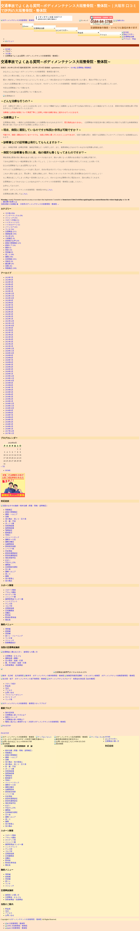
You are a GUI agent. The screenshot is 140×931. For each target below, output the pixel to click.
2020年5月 (9, 364)
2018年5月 (9, 419)
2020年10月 (9, 353)
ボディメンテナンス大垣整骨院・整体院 (26, 919)
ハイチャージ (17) (12, 222)
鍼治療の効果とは (9, 202)
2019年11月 (9, 378)
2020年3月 (9, 369)
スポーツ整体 (10, 590)
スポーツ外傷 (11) (12, 220)
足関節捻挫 (9, 608)
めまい (7, 560)
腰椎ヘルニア (10, 572)
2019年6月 (9, 390)
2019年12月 (9, 376)
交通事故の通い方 (112, 741)
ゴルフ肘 (8, 606)
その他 (73, 68)
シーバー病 (9, 549)
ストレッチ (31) (11, 218)
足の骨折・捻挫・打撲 (14, 660)
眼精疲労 (8, 533)
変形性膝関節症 (11, 555)
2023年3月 (9, 287)
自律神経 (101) (10, 259)
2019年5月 (9, 392)
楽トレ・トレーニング (14, 636)
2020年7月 (9, 360)
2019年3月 (9, 397)
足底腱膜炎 (9, 610)
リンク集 (8, 699)
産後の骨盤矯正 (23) (13, 243)
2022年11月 (9, 296)
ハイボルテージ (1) (12, 225)
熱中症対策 (9, 713)
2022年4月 (9, 312)
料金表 (80, 33)
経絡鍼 (7, 631)
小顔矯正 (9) (10, 238)
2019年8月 (9, 385)
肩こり (7, 574)
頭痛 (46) (8, 266)
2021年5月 (9, 337)
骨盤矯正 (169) (10, 268)
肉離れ (7, 613)
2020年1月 (9, 374)
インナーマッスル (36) (14, 215)
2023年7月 (9, 277)
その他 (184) (10, 213)
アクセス (103, 35)
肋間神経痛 (9, 528)
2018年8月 (9, 413)
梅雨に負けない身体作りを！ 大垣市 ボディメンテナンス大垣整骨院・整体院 (35, 722)
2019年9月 (9, 383)
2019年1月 (9, 401)
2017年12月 (9, 431)
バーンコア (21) (11, 227)
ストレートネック (12, 537)
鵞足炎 (7, 620)
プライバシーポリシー (14, 695)
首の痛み (8, 581)
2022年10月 (9, 298)
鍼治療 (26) (9, 264)
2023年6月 (9, 280)
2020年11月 (9, 351)
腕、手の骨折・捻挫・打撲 (15, 663)
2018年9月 (9, 410)
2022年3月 (9, 314)
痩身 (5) (8, 247)
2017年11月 (9, 433)
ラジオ (7, 883)
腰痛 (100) (9, 257)
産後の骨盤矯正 (11, 512)
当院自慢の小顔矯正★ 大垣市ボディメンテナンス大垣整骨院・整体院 (30, 204)
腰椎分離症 (9, 542)
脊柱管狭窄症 (10, 558)
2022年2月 (9, 316)
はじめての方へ (62, 30)
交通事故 (80, 68)
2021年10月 (9, 326)
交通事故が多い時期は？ (14, 719)
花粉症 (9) (9, 261)
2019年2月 (9, 399)
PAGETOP (5, 733)
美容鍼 (7, 633)
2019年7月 (9, 387)
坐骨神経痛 (9, 526)
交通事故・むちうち (13, 656)
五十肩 (7, 569)
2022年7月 (9, 305)
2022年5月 (9, 309)
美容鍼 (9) (9, 252)
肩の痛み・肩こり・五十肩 (15, 519)
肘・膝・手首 (10, 521)
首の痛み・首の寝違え (14, 762)
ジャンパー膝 (10, 597)
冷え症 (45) (9, 236)
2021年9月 (9, 328)
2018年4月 (9, 422)
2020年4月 (9, 367)
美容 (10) (8, 250)
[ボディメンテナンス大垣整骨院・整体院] (18, 20)
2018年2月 (9, 426)
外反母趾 (8, 551)
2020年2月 (9, 371)
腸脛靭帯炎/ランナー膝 (14, 599)
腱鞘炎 (7, 565)
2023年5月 (9, 282)
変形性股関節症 (11, 553)
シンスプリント (11, 601)
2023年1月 (9, 291)
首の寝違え (9, 578)
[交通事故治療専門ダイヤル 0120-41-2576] (70, 672)
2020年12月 (9, 348)
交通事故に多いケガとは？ (15, 715)
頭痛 (7, 517)
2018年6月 (9, 417)
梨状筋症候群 (10, 546)
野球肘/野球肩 (10, 617)
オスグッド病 (10, 594)
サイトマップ (10, 697)
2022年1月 (9, 319)
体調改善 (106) (10, 234)
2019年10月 (9, 381)
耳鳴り (7, 535)
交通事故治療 (39, 28)
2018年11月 (9, 406)
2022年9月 (9, 300)
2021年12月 (9, 321)
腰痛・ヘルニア (11, 514)
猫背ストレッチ (11, 717)
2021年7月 (9, 332)
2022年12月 (9, 293)
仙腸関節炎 (9, 544)
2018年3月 (9, 424)
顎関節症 (8, 530)
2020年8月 (9, 358)
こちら (50, 190)
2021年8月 (9, 330)
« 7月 (3, 466)
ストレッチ (9, 640)
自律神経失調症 (11, 567)
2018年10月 (9, 408)
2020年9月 (9, 355)
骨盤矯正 (87, 68)
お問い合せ (9, 692)
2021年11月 (9, 323)
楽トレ (7, 881)
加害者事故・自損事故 (14, 665)
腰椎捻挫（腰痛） (12, 658)
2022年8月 (9, 303)
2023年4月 (9, 284)
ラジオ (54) (9, 229)
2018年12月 (9, 403)
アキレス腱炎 (10, 592)
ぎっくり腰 (9, 523)
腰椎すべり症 (10, 539)
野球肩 (7, 615)
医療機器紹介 (10, 643)
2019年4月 (9, 394)
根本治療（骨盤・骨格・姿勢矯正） (19, 750)
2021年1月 (9, 346)
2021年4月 (9, 339)
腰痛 (7, 576)
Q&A (7, 688)
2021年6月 (9, 335)
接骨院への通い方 (12, 895)
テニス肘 (8, 604)
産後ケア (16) (10, 245)
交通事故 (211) (10, 231)
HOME (7, 470)
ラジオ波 (8, 638)
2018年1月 (9, 429)
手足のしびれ (10, 562)
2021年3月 (9, 342)
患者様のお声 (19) (12, 241)
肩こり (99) (9, 254)
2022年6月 (9, 307)
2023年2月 (9, 289)
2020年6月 (9, 362)
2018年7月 (9, 415)
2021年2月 (9, 344)
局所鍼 (7, 629)
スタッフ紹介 (10, 684)
